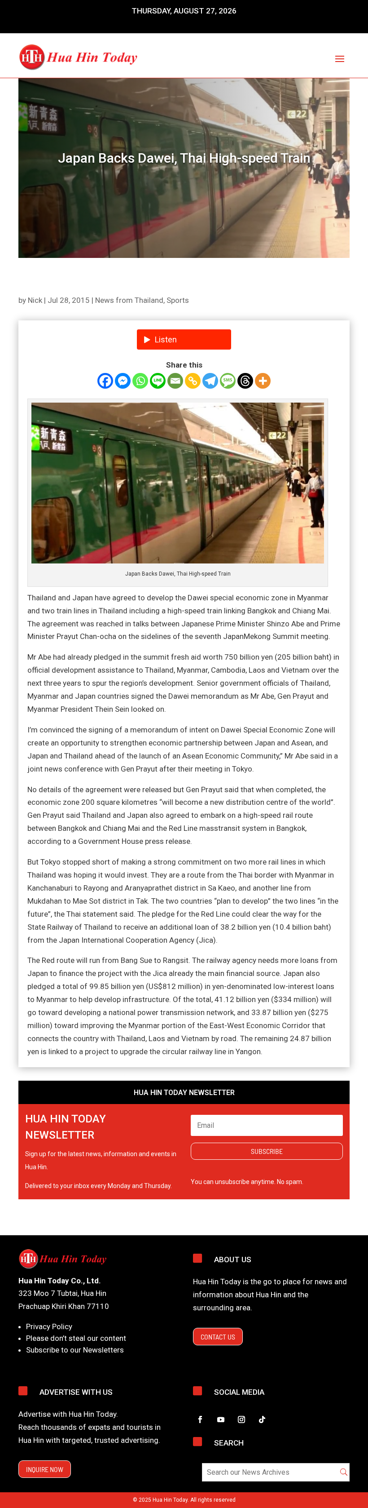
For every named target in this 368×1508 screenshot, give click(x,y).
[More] (263, 381)
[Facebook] (105, 381)
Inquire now (44, 1469)
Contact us (218, 1336)
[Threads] (245, 381)
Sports (177, 300)
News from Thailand (129, 300)
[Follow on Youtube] (221, 1419)
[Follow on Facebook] (200, 1419)
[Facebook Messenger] (123, 381)
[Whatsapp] (140, 381)
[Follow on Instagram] (241, 1419)
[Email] (175, 381)
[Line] (158, 381)
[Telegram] (210, 381)
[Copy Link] (193, 381)
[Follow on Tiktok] (262, 1419)
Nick (35, 300)
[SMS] (228, 381)
